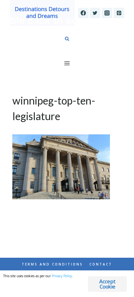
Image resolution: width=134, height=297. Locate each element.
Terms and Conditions (52, 264)
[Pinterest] (119, 13)
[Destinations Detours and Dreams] (42, 13)
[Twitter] (95, 13)
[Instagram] (107, 13)
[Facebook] (83, 13)
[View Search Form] (67, 39)
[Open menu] (67, 63)
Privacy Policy (62, 276)
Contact (100, 264)
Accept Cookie (107, 284)
